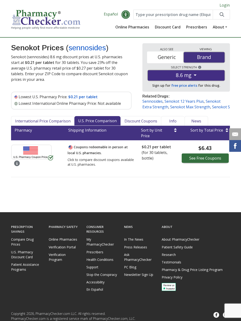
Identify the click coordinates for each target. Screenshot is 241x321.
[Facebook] (216, 315)
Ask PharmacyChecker (138, 257)
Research (169, 254)
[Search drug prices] (221, 14)
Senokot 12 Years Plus (184, 101)
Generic (167, 57)
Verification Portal (62, 247)
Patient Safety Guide (177, 247)
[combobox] (173, 14)
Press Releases (135, 247)
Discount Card (168, 27)
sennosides (87, 47)
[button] (125, 14)
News (196, 121)
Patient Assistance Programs (25, 267)
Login (225, 5)
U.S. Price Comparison (97, 120)
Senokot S (221, 107)
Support (92, 267)
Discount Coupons (141, 121)
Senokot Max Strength (190, 107)
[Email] (235, 134)
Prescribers (196, 27)
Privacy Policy (172, 277)
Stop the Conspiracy (101, 274)
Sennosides (152, 101)
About (218, 27)
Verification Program (57, 257)
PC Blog (130, 267)
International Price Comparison (43, 121)
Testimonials (171, 262)
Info (173, 121)
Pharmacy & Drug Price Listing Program (192, 269)
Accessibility (95, 282)
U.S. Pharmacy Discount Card (22, 254)
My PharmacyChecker (100, 242)
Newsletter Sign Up (138, 274)
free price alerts (184, 85)
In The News (133, 239)
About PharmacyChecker (180, 239)
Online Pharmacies (132, 27)
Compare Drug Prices (22, 242)
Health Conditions (99, 259)
